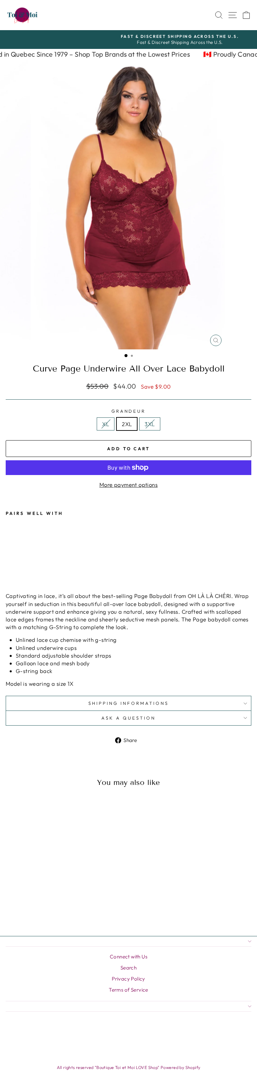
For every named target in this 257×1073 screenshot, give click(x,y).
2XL (127, 423)
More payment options (128, 484)
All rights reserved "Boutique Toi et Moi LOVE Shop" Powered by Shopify (128, 1067)
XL (105, 423)
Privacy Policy (128, 979)
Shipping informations (128, 703)
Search (128, 967)
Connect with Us (128, 956)
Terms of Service (128, 990)
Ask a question (128, 718)
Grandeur (128, 411)
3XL (150, 423)
